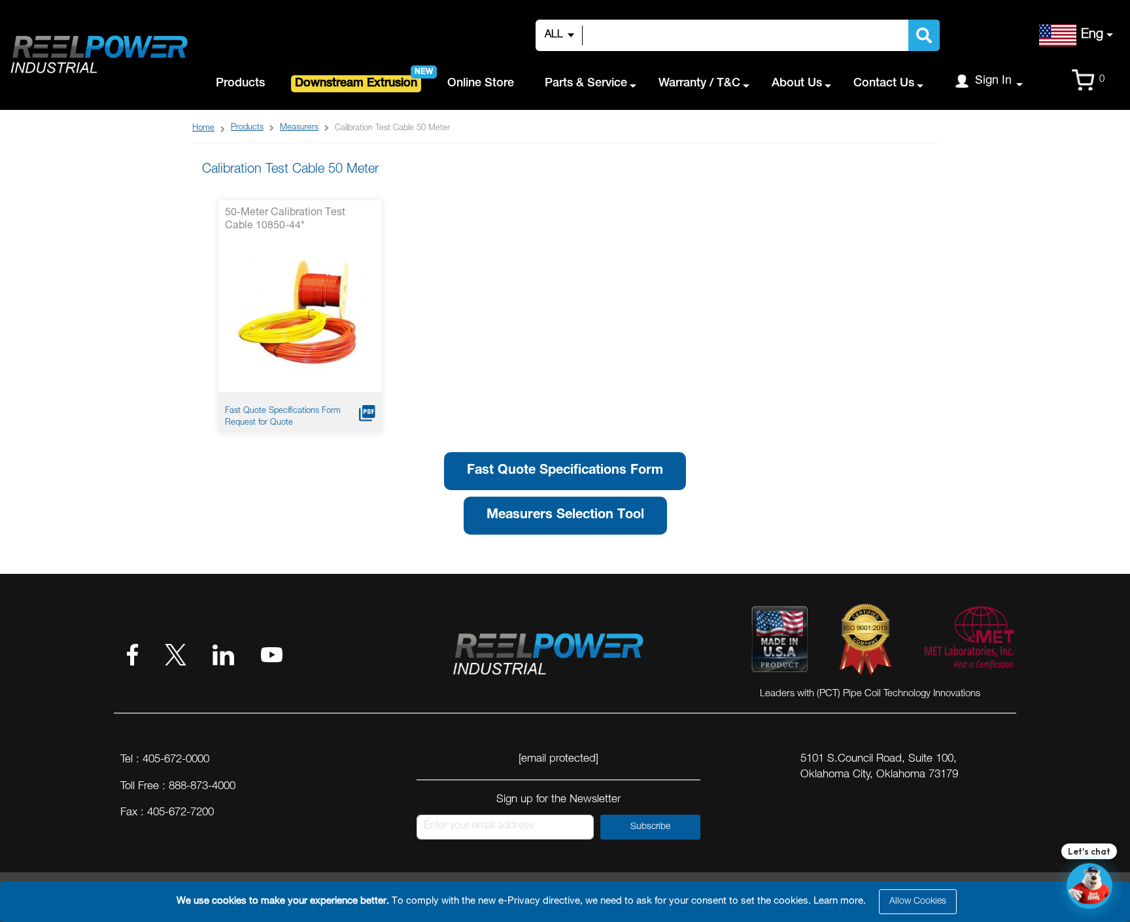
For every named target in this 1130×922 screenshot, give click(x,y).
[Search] (924, 35)
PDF (367, 413)
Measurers (299, 128)
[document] (567, 901)
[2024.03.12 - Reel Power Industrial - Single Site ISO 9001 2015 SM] (865, 642)
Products (247, 128)
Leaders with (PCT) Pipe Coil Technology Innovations (870, 694)
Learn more (838, 901)
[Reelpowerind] (98, 55)
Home (203, 128)
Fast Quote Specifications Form (283, 411)
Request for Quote (259, 423)
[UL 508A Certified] (968, 642)
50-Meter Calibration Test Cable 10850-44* (285, 220)
